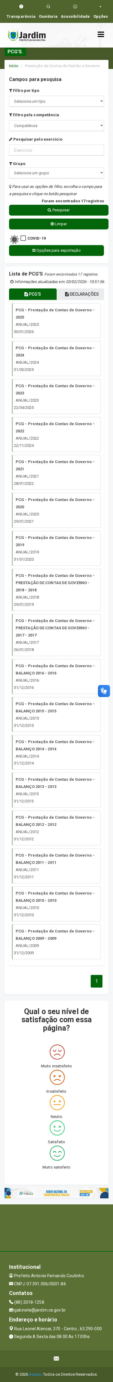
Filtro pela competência (35, 115)
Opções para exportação (58, 250)
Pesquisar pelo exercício (37, 139)
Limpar (60, 224)
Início (14, 66)
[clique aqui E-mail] (56, 1358)
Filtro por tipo (25, 90)
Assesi (35, 1374)
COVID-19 (36, 238)
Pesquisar (61, 210)
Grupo (18, 163)
